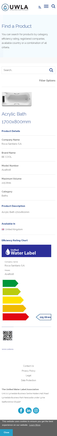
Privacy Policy (28, 371)
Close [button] (6, 432)
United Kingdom (14, 229)
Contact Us (28, 366)
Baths (5, 195)
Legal (28, 375)
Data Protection (28, 380)
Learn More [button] (34, 425)
